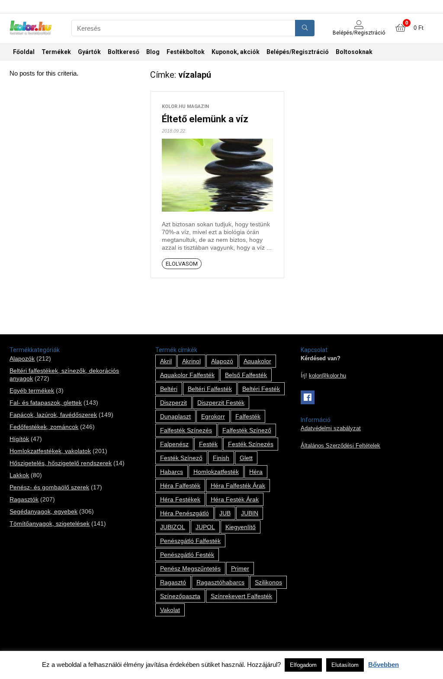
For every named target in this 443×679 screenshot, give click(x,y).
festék (208, 444)
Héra (256, 471)
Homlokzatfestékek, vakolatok (50, 450)
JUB (225, 513)
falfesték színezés (186, 430)
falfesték (247, 416)
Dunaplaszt (175, 416)
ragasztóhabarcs (220, 582)
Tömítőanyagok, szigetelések (50, 523)
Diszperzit (173, 402)
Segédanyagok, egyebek (43, 511)
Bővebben (383, 664)
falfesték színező (246, 430)
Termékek (56, 51)
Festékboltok (186, 51)
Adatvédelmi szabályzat (331, 428)
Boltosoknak (354, 51)
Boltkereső (123, 51)
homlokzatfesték (216, 471)
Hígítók (19, 438)
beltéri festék (261, 388)
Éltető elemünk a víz (205, 119)
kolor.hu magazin (185, 106)
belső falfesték (246, 374)
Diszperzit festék (220, 402)
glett (246, 457)
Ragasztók (24, 499)
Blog (153, 51)
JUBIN (249, 513)
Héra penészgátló (184, 513)
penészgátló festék (187, 554)
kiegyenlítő (240, 527)
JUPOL (205, 527)
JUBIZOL (172, 527)
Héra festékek (180, 499)
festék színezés (250, 444)
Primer (240, 568)
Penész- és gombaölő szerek (49, 487)
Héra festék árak (235, 499)
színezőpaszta (180, 596)
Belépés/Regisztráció (297, 51)
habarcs (171, 471)
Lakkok (19, 475)
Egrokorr (213, 416)
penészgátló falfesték (190, 540)
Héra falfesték (180, 485)
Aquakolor (257, 361)
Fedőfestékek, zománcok (44, 426)
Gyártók (89, 51)
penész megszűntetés (190, 568)
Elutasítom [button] (345, 665)
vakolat (170, 609)
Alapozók (22, 358)
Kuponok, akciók (236, 51)
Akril (166, 361)
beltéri (168, 388)
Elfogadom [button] (303, 665)
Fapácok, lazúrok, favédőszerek (53, 414)
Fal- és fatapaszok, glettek (46, 402)
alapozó (222, 361)
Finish (221, 457)
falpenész (174, 444)
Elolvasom (182, 263)
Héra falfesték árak (238, 485)
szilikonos (268, 582)
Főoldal (24, 51)
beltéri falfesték (210, 388)
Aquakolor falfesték (187, 374)
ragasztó (173, 582)
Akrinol (191, 361)
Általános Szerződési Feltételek (340, 446)
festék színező (181, 457)
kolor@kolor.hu (327, 376)
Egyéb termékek (32, 390)
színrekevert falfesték (241, 596)
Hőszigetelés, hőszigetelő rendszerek (61, 463)
